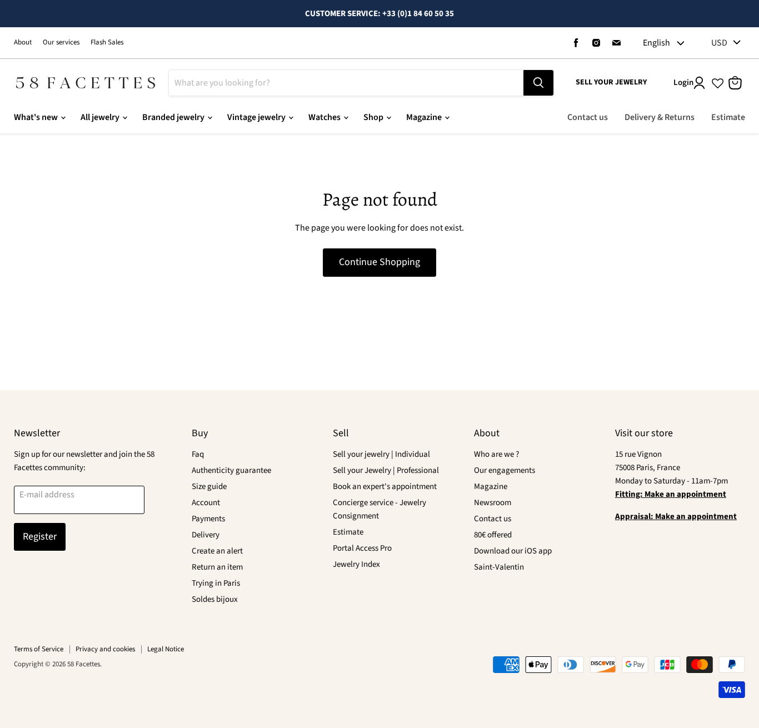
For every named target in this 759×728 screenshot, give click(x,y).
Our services (61, 42)
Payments (208, 519)
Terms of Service (38, 649)
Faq (198, 454)
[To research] (538, 83)
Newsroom (492, 502)
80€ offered (493, 535)
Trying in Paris (216, 583)
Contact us (587, 117)
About (23, 42)
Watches (325, 117)
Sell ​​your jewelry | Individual (381, 454)
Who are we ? (496, 454)
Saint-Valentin (499, 567)
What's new (36, 117)
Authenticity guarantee (231, 470)
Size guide (209, 486)
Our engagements (504, 470)
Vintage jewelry (257, 117)
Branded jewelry (174, 117)
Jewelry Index (356, 564)
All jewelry (101, 117)
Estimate (728, 117)
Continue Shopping (379, 262)
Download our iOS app (513, 551)
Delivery (205, 535)
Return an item (217, 567)
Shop (374, 117)
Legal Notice (165, 649)
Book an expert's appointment (385, 486)
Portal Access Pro (362, 548)
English (656, 43)
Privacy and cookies (105, 649)
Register (40, 536)
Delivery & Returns (660, 117)
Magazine (424, 117)
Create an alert (217, 551)
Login (683, 82)
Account (206, 502)
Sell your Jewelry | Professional (386, 470)
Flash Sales (107, 42)
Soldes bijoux (215, 599)
